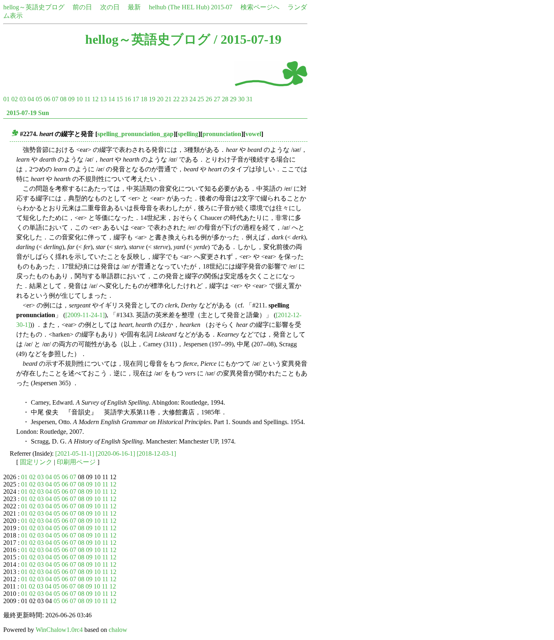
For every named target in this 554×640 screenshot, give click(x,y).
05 (39, 99)
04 (31, 99)
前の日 (82, 7)
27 (217, 99)
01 (6, 99)
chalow (118, 629)
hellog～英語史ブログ (33, 7)
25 (201, 99)
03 (22, 99)
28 (225, 99)
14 (111, 99)
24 (192, 99)
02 (14, 99)
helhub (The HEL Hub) (179, 7)
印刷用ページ (76, 462)
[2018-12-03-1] (156, 453)
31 (249, 99)
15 (119, 99)
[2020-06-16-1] (115, 453)
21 (168, 99)
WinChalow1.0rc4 (59, 629)
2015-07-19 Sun (27, 112)
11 (87, 99)
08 (63, 99)
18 (144, 99)
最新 (134, 7)
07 (55, 99)
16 (128, 99)
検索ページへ (259, 7)
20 (160, 99)
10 (79, 99)
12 (95, 99)
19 (152, 99)
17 (136, 99)
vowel (253, 133)
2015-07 (221, 7)
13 (103, 99)
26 (209, 99)
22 (176, 99)
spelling (188, 133)
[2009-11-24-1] (85, 314)
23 (184, 99)
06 (47, 99)
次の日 (110, 7)
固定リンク (36, 462)
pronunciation (221, 133)
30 (241, 99)
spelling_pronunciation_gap (135, 133)
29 (233, 99)
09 (71, 99)
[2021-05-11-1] (74, 453)
